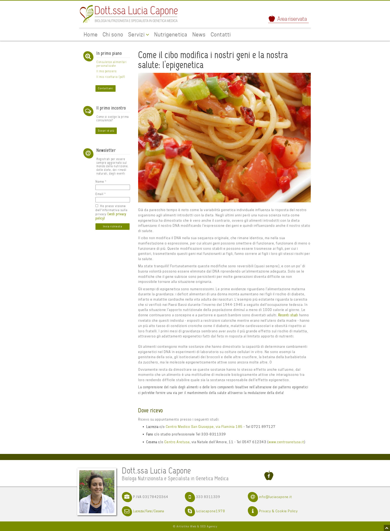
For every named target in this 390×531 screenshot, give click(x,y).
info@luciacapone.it (275, 497)
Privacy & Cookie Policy (278, 511)
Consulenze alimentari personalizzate (111, 64)
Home (91, 35)
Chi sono (113, 35)
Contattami (105, 88)
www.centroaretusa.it (286, 442)
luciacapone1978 (210, 511)
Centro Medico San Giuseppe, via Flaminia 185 (204, 427)
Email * (100, 194)
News (199, 35)
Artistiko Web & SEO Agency (197, 526)
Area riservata (292, 19)
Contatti (221, 35)
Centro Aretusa (177, 442)
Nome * (100, 181)
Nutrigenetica (170, 35)
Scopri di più (106, 130)
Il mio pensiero (106, 71)
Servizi (137, 35)
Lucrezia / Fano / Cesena (148, 511)
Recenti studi (288, 315)
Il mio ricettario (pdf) (110, 77)
